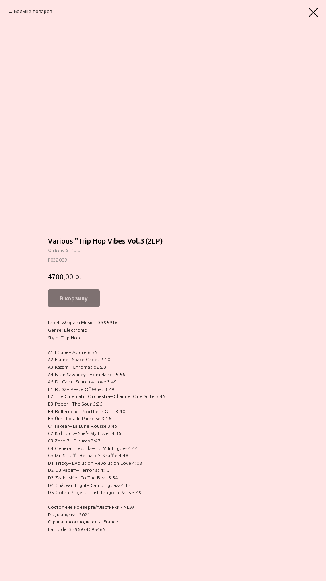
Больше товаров (33, 11)
